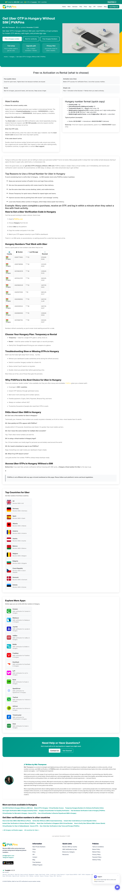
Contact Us (54, 751)
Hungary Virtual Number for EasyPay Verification (54, 810)
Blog (105, 6)
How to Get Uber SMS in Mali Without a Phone (17, 820)
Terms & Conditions (98, 846)
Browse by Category (68, 852)
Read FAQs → (112, 2)
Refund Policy (96, 852)
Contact (99, 6)
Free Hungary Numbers (50, 39)
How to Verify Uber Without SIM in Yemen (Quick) (89, 823)
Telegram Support (8, 857)
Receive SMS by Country (69, 846)
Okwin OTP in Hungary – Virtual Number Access (49, 808)
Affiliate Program (37, 865)
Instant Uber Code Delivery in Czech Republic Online (80, 820)
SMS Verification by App (69, 849)
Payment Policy (96, 857)
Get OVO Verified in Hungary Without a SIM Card (18, 808)
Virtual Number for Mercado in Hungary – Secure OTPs (19, 813)
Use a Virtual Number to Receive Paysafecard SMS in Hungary (57, 813)
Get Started (67, 751)
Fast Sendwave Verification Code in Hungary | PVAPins (88, 810)
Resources (65, 854)
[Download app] (8, 862)
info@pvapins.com (8, 855)
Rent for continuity (31, 39)
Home (64, 6)
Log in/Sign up (113, 6)
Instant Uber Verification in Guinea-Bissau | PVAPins (19, 823)
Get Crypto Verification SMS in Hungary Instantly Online (20, 810)
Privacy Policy (96, 854)
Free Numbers (37, 862)
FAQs (34, 849)
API (94, 6)
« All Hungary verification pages (13, 830)
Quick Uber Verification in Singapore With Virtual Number (55, 823)
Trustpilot (34, 2)
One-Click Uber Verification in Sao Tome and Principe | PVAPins (59, 826)
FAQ (80, 6)
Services (74, 6)
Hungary (12, 56)
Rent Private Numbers (39, 846)
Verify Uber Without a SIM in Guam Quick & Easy (47, 820)
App (90, 6)
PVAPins (68, 383)
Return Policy (96, 849)
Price (85, 6)
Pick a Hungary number (12, 39)
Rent (69, 6)
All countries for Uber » (31, 830)
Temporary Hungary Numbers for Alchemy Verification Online (84, 808)
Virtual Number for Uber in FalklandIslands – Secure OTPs (20, 826)
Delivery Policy (96, 859)
